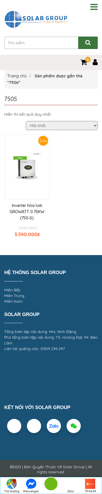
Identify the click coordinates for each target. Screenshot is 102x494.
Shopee (90, 491)
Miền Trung (14, 295)
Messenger (31, 491)
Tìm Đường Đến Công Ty (11, 491)
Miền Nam (13, 301)
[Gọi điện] (51, 485)
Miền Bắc (12, 290)
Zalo (70, 491)
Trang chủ (17, 76)
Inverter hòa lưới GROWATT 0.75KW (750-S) (27, 212)
